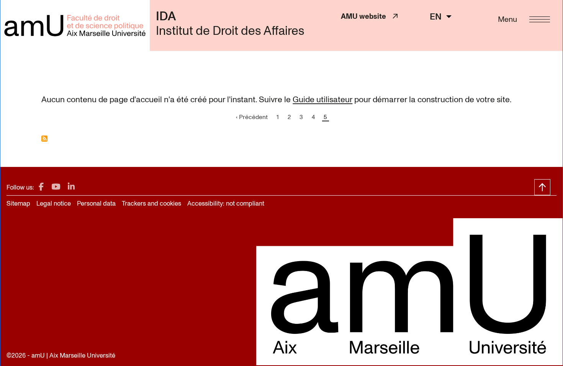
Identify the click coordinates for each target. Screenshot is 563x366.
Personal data (96, 203)
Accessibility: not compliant (225, 203)
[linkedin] (71, 187)
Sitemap (18, 203)
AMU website (366, 16)
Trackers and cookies (151, 203)
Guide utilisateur (322, 99)
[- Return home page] (75, 25)
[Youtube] (55, 187)
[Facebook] (41, 187)
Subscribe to (44, 139)
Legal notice (53, 203)
